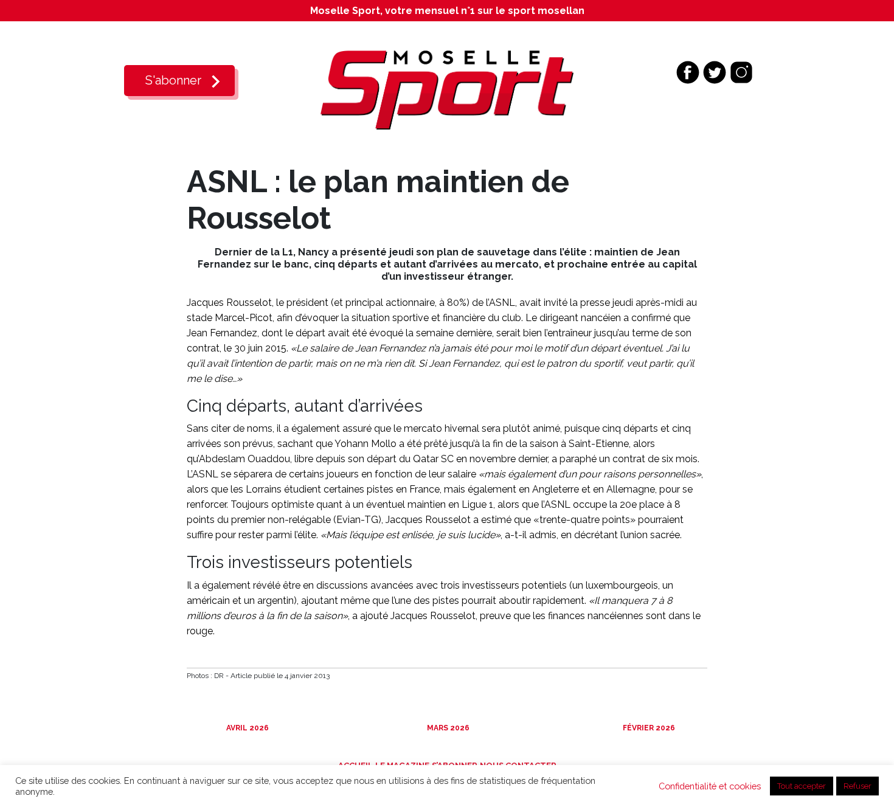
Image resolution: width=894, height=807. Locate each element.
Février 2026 (648, 728)
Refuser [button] (857, 786)
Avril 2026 (246, 728)
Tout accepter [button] (801, 786)
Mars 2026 (447, 728)
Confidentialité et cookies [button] (710, 786)
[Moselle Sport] (447, 89)
